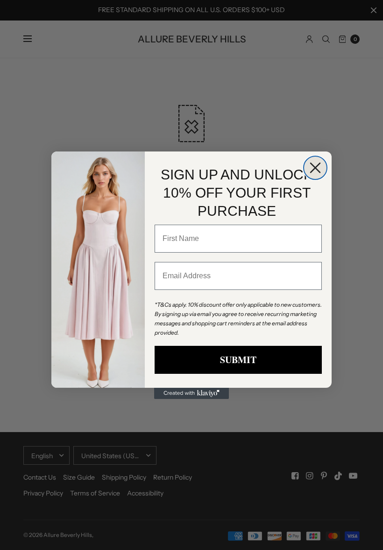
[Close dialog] (315, 167)
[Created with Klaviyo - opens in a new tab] (191, 393)
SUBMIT (238, 359)
